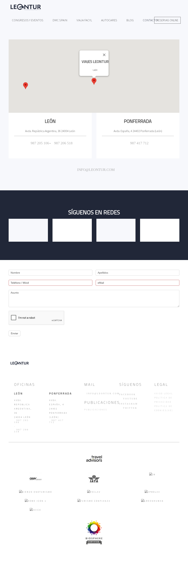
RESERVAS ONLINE (167, 20)
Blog (130, 20)
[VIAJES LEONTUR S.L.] (94, 532)
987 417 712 (139, 143)
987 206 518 (63, 143)
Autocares (109, 20)
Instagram (128, 404)
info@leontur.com (95, 169)
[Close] (104, 54)
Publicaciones (95, 409)
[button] (94, 81)
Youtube (130, 399)
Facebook (127, 394)
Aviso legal (163, 393)
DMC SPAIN (60, 20)
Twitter (129, 408)
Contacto (150, 20)
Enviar (14, 333)
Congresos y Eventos (27, 20)
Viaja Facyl (84, 20)
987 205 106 (40, 143)
